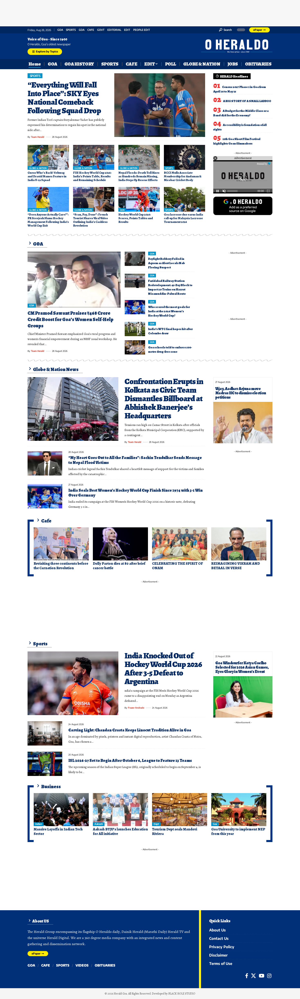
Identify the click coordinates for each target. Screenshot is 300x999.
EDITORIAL (114, 30)
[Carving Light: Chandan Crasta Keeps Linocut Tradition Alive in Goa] (45, 733)
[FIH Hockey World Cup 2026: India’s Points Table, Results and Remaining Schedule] (93, 157)
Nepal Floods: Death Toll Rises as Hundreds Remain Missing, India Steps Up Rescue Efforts (138, 176)
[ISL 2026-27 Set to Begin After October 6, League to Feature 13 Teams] (45, 764)
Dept (156, 824)
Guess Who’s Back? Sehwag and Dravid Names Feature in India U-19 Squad (47, 176)
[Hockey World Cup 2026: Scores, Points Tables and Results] (139, 199)
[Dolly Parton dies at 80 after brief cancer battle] (120, 543)
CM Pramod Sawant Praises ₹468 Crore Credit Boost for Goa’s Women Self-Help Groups (70, 319)
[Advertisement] (150, 12)
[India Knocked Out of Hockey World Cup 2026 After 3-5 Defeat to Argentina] (73, 683)
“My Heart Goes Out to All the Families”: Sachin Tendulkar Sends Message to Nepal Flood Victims (135, 460)
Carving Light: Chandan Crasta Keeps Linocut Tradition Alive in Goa (129, 730)
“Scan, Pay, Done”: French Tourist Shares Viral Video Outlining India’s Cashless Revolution (90, 220)
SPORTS (71, 30)
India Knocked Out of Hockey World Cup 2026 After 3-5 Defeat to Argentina (163, 668)
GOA (60, 30)
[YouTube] (261, 976)
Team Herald (37, 137)
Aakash (98, 824)
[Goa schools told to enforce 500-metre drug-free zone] (135, 347)
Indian (38, 824)
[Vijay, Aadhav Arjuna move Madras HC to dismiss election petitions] (242, 422)
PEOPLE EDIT (141, 30)
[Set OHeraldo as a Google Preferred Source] (242, 205)
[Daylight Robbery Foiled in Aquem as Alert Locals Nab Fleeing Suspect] (135, 259)
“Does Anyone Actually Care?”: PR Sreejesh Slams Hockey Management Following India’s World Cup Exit (48, 220)
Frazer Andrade (136, 707)
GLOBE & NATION (38, 168)
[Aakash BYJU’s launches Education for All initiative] (120, 809)
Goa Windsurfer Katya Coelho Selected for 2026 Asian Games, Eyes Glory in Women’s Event (242, 667)
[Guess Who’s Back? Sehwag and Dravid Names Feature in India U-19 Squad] (48, 157)
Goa (81, 30)
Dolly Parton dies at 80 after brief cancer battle (119, 565)
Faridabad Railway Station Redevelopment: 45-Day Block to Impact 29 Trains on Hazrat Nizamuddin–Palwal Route (170, 287)
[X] (253, 976)
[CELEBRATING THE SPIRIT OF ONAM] (179, 543)
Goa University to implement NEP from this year (238, 831)
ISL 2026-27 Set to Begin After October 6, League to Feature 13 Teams (130, 760)
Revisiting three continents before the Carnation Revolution (61, 565)
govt (100, 30)
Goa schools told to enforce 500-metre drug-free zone (170, 349)
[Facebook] (246, 976)
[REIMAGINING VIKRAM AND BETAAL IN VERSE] (238, 543)
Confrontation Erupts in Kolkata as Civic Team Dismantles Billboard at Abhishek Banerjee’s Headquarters (163, 398)
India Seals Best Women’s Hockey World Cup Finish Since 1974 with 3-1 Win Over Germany (135, 493)
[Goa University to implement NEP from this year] (238, 809)
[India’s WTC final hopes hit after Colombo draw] (135, 329)
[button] (225, 29)
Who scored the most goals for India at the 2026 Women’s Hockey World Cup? (169, 311)
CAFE (90, 30)
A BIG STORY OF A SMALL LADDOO (247, 101)
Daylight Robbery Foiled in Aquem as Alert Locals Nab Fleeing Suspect (166, 263)
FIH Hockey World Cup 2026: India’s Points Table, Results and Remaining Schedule (92, 176)
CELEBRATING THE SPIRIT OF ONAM (177, 565)
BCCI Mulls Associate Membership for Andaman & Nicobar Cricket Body (182, 176)
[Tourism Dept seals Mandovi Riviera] (179, 809)
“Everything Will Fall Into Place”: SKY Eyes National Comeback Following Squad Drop (64, 97)
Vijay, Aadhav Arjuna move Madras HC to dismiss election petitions (240, 393)
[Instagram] (269, 976)
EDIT (127, 30)
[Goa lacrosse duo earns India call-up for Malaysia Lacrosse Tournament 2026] (184, 199)
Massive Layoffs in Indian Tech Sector (58, 831)
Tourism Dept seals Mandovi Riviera (174, 831)
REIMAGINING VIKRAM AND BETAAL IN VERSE (235, 565)
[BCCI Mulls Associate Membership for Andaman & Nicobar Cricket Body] (184, 157)
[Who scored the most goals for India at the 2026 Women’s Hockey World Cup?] (135, 307)
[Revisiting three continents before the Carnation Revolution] (61, 543)
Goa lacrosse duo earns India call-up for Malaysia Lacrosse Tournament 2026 (183, 218)
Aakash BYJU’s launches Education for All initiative (120, 831)
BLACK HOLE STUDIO (181, 994)
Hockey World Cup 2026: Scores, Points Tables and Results (135, 218)
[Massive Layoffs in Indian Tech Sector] (61, 809)
